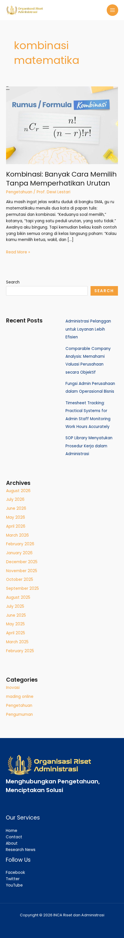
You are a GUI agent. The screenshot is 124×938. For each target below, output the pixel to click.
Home (11, 830)
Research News (20, 849)
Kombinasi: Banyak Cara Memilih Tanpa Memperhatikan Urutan (61, 178)
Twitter (13, 879)
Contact (14, 837)
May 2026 (15, 517)
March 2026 (17, 535)
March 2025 (17, 642)
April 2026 (15, 526)
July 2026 (15, 499)
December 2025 (21, 562)
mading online (19, 696)
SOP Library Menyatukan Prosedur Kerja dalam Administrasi (88, 446)
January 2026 (19, 553)
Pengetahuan (19, 192)
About (12, 843)
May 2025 (15, 624)
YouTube (14, 885)
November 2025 (21, 571)
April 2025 (15, 633)
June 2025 (16, 615)
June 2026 (16, 508)
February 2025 (20, 651)
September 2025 (22, 588)
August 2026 (18, 491)
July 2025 (15, 606)
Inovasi (13, 687)
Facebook (15, 872)
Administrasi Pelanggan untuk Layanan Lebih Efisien (88, 329)
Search (13, 282)
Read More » (18, 252)
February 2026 (20, 544)
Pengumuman (19, 714)
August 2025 (18, 597)
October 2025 (19, 579)
